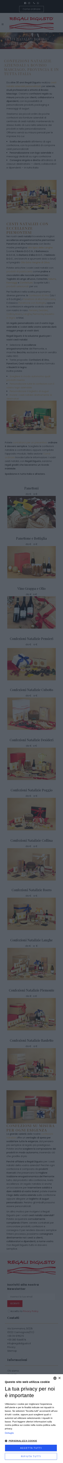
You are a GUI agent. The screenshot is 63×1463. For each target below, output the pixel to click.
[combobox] (55, 1378)
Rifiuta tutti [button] (31, 1456)
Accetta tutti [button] (31, 1448)
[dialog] (31, 1418)
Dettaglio (9, 1433)
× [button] (59, 1378)
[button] (31, 1441)
